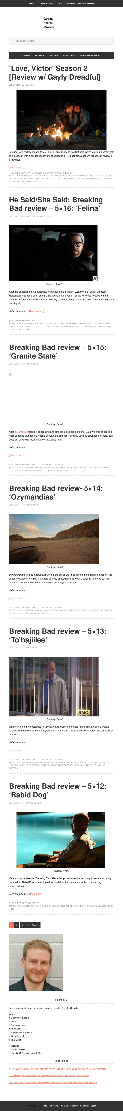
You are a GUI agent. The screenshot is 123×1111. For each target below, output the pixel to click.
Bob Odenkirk (72, 467)
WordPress (84, 1105)
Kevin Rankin (53, 326)
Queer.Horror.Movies (61, 23)
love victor (75, 178)
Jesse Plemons (23, 326)
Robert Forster (80, 470)
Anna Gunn (59, 323)
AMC (51, 323)
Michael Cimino (103, 178)
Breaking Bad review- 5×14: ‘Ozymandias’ (56, 492)
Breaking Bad (29, 320)
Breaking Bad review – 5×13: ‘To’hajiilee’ (57, 635)
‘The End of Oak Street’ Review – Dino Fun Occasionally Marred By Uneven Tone (49, 1075)
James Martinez (37, 178)
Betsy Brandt (78, 175)
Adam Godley (41, 323)
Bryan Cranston (88, 323)
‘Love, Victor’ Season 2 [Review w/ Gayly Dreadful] (55, 72)
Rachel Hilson (16, 181)
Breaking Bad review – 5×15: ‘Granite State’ (57, 351)
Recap (109, 326)
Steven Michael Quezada (37, 613)
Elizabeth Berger (95, 175)
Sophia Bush (31, 181)
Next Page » (33, 925)
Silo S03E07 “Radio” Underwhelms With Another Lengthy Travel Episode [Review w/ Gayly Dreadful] (58, 1068)
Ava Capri (54, 175)
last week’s (20, 431)
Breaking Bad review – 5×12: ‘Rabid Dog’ (57, 790)
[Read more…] (16, 167)
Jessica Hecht (39, 326)
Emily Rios (103, 467)
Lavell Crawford (48, 765)
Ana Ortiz (27, 175)
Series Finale (24, 329)
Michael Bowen (97, 326)
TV (37, 320)
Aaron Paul (28, 323)
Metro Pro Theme (51, 1105)
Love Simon (62, 178)
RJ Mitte (13, 329)
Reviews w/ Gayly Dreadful (58, 172)
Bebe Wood (65, 175)
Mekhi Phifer (88, 178)
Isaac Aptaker (22, 178)
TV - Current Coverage (51, 464)
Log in (93, 1105)
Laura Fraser (68, 326)
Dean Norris (103, 323)
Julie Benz (51, 178)
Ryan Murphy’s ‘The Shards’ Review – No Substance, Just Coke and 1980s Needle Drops (53, 1082)
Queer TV (39, 172)
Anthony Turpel (41, 175)
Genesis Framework (69, 1105)
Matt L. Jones (82, 326)
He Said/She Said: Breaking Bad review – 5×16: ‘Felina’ (56, 203)
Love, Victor (28, 172)
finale (12, 326)
